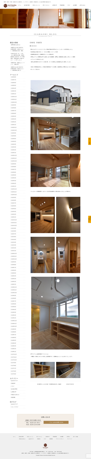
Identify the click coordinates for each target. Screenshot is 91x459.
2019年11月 (13, 289)
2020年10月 (14, 259)
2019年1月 (13, 317)
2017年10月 (14, 359)
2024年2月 (13, 149)
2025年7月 (13, 110)
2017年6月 (13, 371)
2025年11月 (13, 99)
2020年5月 (13, 273)
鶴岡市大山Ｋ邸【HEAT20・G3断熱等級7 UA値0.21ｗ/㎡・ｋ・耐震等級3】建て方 (18, 69)
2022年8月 (13, 200)
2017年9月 (13, 362)
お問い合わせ (82, 5)
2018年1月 (13, 351)
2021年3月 (13, 245)
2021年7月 (13, 233)
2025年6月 (13, 113)
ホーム (19, 5)
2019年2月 (13, 315)
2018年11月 (13, 323)
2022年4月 (13, 211)
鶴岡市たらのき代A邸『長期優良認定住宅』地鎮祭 (50, 384)
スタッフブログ (14, 406)
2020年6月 (13, 270)
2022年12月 (14, 189)
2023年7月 (13, 169)
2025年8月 (13, 107)
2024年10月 (14, 130)
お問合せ (68, 436)
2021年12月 (14, 219)
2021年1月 (13, 250)
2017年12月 (14, 354)
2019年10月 (14, 292)
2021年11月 (13, 222)
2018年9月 (13, 329)
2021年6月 (13, 236)
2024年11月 (13, 127)
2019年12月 (14, 287)
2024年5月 (13, 141)
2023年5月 (13, 175)
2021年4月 (13, 242)
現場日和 (13, 383)
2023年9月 (13, 163)
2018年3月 (13, 345)
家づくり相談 (75, 436)
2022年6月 (13, 205)
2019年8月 (13, 298)
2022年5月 (13, 208)
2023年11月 (13, 158)
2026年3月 (13, 91)
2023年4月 (13, 177)
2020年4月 (13, 275)
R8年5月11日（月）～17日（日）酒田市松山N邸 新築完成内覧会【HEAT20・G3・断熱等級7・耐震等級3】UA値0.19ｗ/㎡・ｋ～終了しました (18, 57)
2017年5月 (13, 373)
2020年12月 (14, 253)
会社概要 (75, 5)
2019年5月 (13, 306)
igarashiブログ (14, 380)
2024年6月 (13, 138)
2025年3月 (13, 119)
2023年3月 (13, 180)
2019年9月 (13, 295)
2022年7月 (13, 203)
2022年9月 (13, 197)
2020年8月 (13, 264)
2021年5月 (13, 239)
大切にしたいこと (36, 5)
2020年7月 (13, 267)
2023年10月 (14, 161)
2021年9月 (13, 228)
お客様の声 (54, 5)
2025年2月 (13, 121)
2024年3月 (13, 147)
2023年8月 (13, 166)
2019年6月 (13, 303)
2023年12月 (14, 155)
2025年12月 (14, 96)
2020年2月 (13, 281)
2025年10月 (14, 102)
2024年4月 (13, 144)
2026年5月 (13, 85)
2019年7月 (13, 301)
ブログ (68, 5)
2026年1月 (13, 93)
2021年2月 (13, 247)
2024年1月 (13, 152)
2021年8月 (13, 231)
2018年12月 (14, 320)
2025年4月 (13, 116)
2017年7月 (13, 368)
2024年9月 (13, 133)
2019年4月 (13, 309)
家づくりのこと (46, 5)
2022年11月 (13, 191)
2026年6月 (13, 82)
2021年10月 (14, 225)
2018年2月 (13, 348)
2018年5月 (13, 340)
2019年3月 (13, 312)
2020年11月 (13, 256)
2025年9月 (13, 105)
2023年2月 (13, 183)
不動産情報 (62, 5)
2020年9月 (13, 261)
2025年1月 (13, 124)
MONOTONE (69, 384)
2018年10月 (14, 326)
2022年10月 (14, 194)
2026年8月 (13, 77)
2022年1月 (13, 217)
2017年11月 (13, 357)
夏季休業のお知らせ (15, 44)
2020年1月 (13, 284)
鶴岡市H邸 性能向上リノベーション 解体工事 (18, 63)
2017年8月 (13, 365)
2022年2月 (13, 214)
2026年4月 (13, 88)
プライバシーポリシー (60, 438)
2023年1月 (13, 186)
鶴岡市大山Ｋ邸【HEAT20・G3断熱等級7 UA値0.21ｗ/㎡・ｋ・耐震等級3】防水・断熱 (18, 49)
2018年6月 (13, 337)
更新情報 (13, 397)
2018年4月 (13, 343)
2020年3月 (13, 278)
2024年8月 (13, 135)
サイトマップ (69, 438)
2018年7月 (13, 334)
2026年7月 (13, 79)
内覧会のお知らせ (15, 394)
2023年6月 (13, 172)
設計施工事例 (27, 5)
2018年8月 (13, 331)
